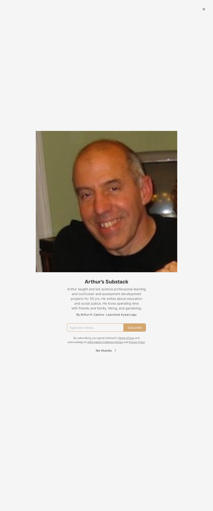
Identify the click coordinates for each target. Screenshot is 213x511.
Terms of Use (126, 338)
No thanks (104, 350)
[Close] (204, 9)
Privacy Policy (137, 342)
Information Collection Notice (105, 342)
